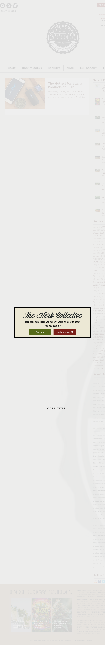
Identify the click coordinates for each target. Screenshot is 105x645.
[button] (40, 332)
